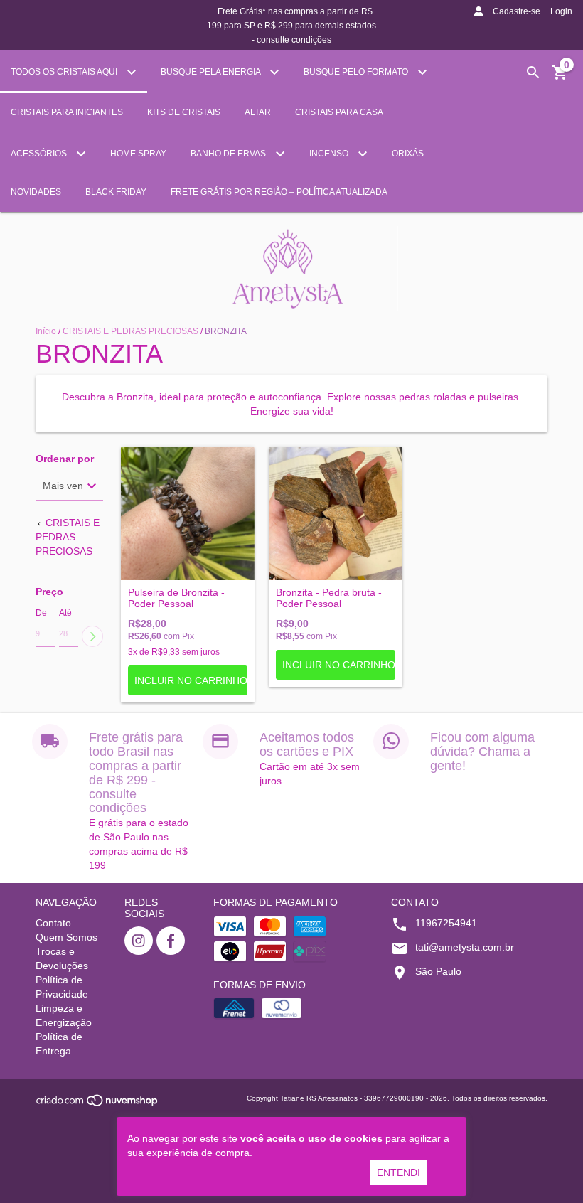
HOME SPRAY (138, 154)
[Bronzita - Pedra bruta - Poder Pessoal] (335, 513)
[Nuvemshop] (98, 1104)
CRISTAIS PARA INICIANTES (67, 112)
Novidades (36, 192)
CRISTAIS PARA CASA (339, 112)
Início (46, 331)
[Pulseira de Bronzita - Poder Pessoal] (188, 513)
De (41, 613)
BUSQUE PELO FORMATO (357, 72)
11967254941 (446, 923)
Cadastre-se (516, 11)
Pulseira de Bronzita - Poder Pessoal (176, 598)
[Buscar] (533, 72)
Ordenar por (65, 459)
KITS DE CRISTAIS (183, 112)
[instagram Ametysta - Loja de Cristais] (138, 940)
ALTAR (258, 112)
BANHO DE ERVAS (229, 154)
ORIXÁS (408, 154)
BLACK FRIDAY (115, 192)
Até (65, 613)
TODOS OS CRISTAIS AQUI (65, 72)
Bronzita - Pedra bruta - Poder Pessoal (329, 598)
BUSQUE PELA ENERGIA (211, 72)
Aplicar (92, 636)
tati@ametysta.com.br (464, 947)
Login (561, 11)
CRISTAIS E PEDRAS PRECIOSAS (130, 331)
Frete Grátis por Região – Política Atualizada (279, 192)
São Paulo (438, 971)
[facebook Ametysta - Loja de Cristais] (170, 940)
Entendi (398, 1172)
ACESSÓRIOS (40, 154)
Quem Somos (66, 937)
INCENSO (330, 154)
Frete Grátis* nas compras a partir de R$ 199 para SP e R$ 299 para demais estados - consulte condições (291, 25)
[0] (560, 77)
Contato (53, 923)
